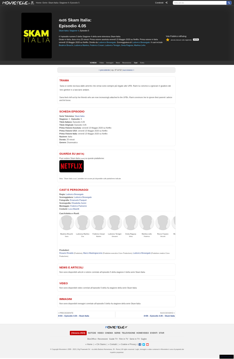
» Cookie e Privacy (127, 344)
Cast (135, 63)
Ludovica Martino (82, 234)
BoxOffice (91, 339)
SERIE (117, 333)
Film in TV (123, 339)
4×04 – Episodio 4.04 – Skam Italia (73, 314)
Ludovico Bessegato (74, 194)
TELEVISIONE (128, 333)
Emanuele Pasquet (78, 200)
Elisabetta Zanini (79, 203)
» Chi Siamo (100, 344)
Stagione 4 (64, 3)
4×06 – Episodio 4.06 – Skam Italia (159, 314)
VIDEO (100, 333)
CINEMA (109, 333)
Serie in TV (135, 339)
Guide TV (113, 339)
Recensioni (103, 339)
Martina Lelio (147, 234)
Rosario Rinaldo (66, 253)
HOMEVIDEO (142, 333)
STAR (161, 333)
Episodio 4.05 (72, 25)
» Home (88, 344)
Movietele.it (15, 3)
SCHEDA (93, 63)
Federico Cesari (99, 234)
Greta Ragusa (130, 234)
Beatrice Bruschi (66, 234)
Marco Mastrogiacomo (92, 253)
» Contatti (112, 344)
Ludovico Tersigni (114, 234)
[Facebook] (140, 344)
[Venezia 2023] (78, 333)
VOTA (196, 39)
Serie (45, 3)
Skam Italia (53, 3)
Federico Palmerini (78, 206)
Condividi (159, 3)
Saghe (144, 339)
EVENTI (153, 333)
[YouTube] (147, 344)
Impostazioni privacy (226, 356)
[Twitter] (143, 344)
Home (38, 3)
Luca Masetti (73, 209)
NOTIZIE (92, 333)
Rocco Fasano (162, 234)
